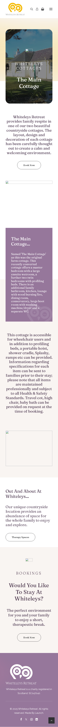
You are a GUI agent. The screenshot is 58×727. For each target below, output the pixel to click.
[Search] (30, 9)
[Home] (21, 674)
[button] (51, 9)
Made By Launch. (34, 713)
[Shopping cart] (41, 9)
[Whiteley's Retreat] (15, 9)
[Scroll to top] (51, 720)
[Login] (35, 9)
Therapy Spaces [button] (20, 537)
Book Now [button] (29, 165)
